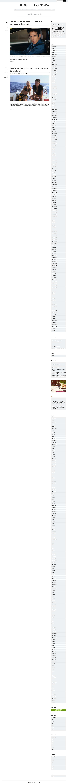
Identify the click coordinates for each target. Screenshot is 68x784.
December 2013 (54, 283)
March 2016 (53, 600)
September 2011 (54, 326)
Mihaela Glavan (54, 33)
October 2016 (54, 214)
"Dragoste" (54, 24)
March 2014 (53, 277)
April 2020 (53, 129)
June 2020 (53, 125)
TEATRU (22, 9)
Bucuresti (54, 27)
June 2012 (53, 316)
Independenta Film (60, 30)
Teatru (26, 73)
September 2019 (54, 143)
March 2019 (53, 155)
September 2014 (54, 265)
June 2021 (53, 101)
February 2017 (54, 206)
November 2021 (54, 93)
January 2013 (54, 306)
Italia (56, 31)
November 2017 (54, 188)
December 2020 (54, 113)
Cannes (63, 27)
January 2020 (54, 135)
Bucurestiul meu (54, 717)
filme (63, 29)
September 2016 (54, 216)
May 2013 (53, 669)
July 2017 (53, 196)
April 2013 (53, 300)
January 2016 (54, 233)
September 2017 (54, 192)
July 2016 (53, 220)
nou (53, 396)
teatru (56, 35)
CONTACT (51, 9)
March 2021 (53, 107)
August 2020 (53, 121)
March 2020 (53, 131)
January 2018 (54, 184)
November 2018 (54, 164)
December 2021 (54, 462)
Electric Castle (57, 29)
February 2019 (54, 529)
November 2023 (54, 56)
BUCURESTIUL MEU (44, 9)
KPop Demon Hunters (55, 372)
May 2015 (53, 249)
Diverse (53, 721)
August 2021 (53, 99)
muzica (57, 33)
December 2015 (54, 235)
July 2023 (53, 58)
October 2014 (54, 263)
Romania (55, 35)
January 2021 (54, 111)
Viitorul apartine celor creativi (56, 346)
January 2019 (54, 531)
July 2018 (53, 172)
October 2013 (54, 287)
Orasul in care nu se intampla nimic (57, 340)
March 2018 (53, 180)
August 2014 (53, 267)
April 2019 (53, 525)
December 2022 (54, 66)
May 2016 (53, 224)
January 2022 (54, 460)
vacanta (53, 37)
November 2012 (54, 310)
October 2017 (54, 190)
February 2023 (54, 64)
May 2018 (53, 176)
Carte (52, 719)
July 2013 (53, 293)
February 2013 (54, 304)
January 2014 (54, 281)
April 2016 (53, 598)
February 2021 (54, 109)
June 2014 (53, 271)
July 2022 (53, 76)
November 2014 (54, 261)
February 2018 (54, 182)
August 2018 (53, 170)
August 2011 (53, 328)
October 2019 (54, 141)
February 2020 (54, 133)
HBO (53, 30)
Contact (53, 355)
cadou (58, 27)
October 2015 (54, 239)
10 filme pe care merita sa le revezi (56, 344)
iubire (58, 31)
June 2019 (53, 149)
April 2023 (53, 60)
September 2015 (54, 241)
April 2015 (53, 251)
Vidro (52, 369)
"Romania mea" (57, 25)
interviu (53, 31)
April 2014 (53, 275)
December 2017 (54, 186)
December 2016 (54, 210)
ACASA (16, 9)
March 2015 (53, 253)
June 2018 (53, 174)
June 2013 (53, 667)
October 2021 (54, 95)
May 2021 (53, 103)
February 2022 (54, 86)
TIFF (59, 35)
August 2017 (53, 194)
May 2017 (53, 200)
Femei (60, 29)
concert (59, 28)
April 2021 (53, 105)
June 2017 (53, 198)
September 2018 (54, 168)
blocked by (58, 710)
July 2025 (53, 48)
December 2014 (54, 259)
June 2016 (53, 222)
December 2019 (54, 137)
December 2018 (54, 162)
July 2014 (53, 269)
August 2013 (53, 291)
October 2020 (54, 117)
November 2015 (54, 237)
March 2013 (53, 302)
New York (60, 33)
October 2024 (54, 50)
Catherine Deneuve (54, 28)
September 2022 (54, 72)
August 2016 (53, 218)
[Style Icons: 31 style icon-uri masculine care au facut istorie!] (30, 101)
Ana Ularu (56, 26)
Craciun (53, 29)
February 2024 (54, 54)
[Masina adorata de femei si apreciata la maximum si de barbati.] (30, 54)
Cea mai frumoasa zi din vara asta (57, 342)
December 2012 (54, 308)
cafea (61, 27)
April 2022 (53, 82)
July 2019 (53, 147)
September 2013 (54, 289)
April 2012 (53, 318)
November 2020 (54, 115)
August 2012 (53, 314)
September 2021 (54, 97)
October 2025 (54, 46)
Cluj (57, 28)
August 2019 (53, 145)
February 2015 (54, 255)
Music (24, 73)
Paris (62, 33)
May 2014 (53, 273)
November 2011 (54, 324)
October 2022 (54, 70)
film (61, 29)
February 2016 (54, 231)
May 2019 (53, 151)
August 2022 (53, 74)
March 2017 (53, 204)
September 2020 (54, 119)
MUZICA (27, 9)
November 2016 (54, 212)
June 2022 (53, 78)
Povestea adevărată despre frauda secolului (58, 348)
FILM (32, 9)
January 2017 (54, 208)
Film (21, 73)
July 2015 (53, 245)
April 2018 (53, 178)
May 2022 (53, 80)
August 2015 (53, 243)
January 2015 (54, 257)
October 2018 (54, 166)
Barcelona (62, 26)
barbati (59, 26)
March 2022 (53, 84)
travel (61, 35)
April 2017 (53, 202)
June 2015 (53, 247)
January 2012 (54, 322)
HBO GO (55, 30)
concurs (62, 28)
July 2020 (53, 123)
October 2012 (54, 312)
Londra (59, 32)
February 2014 (54, 279)
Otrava (15, 26)
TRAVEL (37, 9)
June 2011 (53, 330)
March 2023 (53, 62)
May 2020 (53, 127)
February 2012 (54, 320)
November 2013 (54, 285)
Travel (22, 26)
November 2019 (54, 139)
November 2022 (54, 68)
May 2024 (53, 52)
